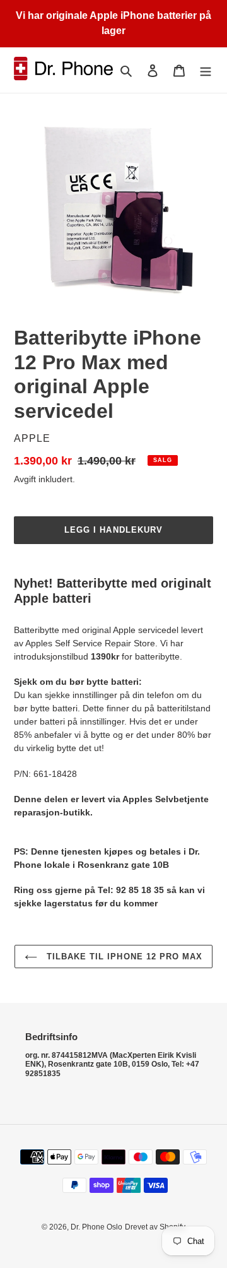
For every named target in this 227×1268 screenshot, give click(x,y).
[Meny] (205, 70)
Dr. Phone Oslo (96, 1227)
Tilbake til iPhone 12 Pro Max (123, 956)
